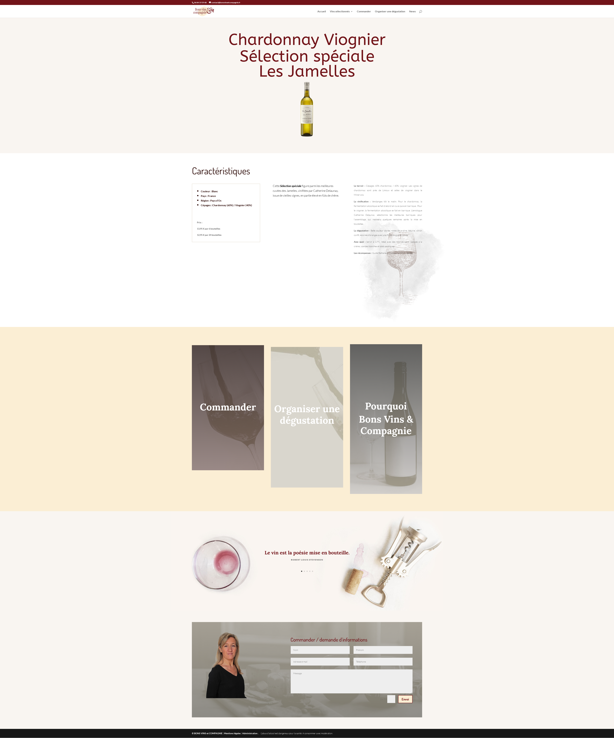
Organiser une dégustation (390, 11)
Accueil (321, 11)
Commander (364, 11)
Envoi (405, 699)
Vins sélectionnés (340, 11)
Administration (249, 733)
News (412, 11)
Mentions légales (232, 733)
